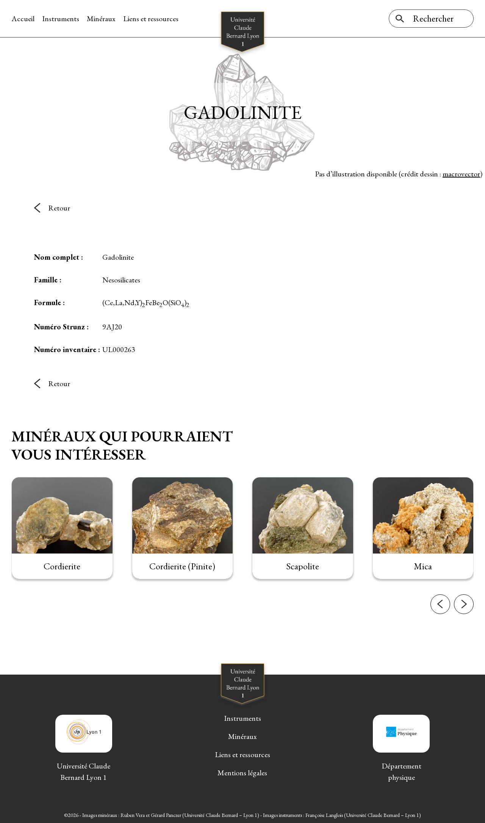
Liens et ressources (150, 18)
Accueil (22, 18)
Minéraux (101, 18)
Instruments (60, 18)
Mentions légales (242, 773)
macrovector (461, 174)
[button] (440, 604)
